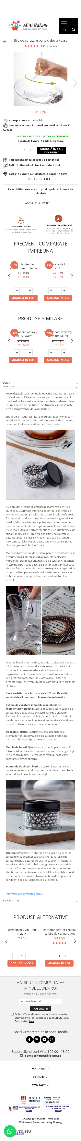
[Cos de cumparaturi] (64, 30)
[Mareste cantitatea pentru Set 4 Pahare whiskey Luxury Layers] (30, 352)
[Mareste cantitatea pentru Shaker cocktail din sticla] (64, 291)
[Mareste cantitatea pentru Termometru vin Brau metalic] (28, 956)
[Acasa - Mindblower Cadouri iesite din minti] (28, 26)
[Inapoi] (3, 41)
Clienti (38, 1077)
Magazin (39, 1069)
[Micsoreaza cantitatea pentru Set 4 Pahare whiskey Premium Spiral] (51, 352)
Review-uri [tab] (11, 900)
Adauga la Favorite (39, 203)
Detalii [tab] (6, 382)
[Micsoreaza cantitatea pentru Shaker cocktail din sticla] (51, 291)
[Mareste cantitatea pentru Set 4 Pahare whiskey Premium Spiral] (64, 352)
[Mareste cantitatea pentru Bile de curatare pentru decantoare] (31, 150)
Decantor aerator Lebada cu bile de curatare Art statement (59, 931)
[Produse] (64, 23)
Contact (39, 1085)
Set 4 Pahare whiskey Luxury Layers (23, 334)
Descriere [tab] (8, 386)
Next (75, 83)
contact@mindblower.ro (42, 1056)
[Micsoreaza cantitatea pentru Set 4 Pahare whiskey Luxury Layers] (17, 352)
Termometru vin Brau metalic (22, 931)
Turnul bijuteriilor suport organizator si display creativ (23, 266)
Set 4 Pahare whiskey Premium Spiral (58, 334)
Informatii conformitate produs (24, 894)
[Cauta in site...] (73, 30)
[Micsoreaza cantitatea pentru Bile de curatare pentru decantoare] (19, 150)
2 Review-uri (49, 46)
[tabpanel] (40, 79)
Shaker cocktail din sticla (57, 266)
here (31, 1021)
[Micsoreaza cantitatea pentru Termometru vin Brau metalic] (15, 956)
